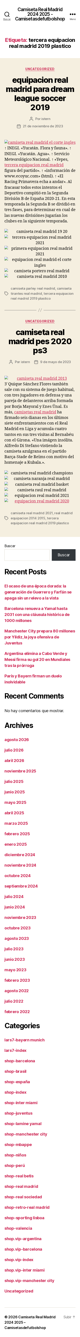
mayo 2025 (15, 802)
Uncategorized (40, 69)
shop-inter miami (21, 1102)
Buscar (9, 546)
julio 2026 (13, 750)
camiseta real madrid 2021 (32, 513)
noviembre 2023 (20, 917)
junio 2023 (14, 959)
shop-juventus (18, 1113)
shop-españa (17, 1081)
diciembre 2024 (19, 854)
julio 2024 (13, 896)
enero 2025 (15, 844)
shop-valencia (18, 1228)
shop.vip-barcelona (23, 1249)
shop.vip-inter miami (24, 1270)
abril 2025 (14, 813)
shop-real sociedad (23, 1197)
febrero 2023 (17, 980)
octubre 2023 (17, 928)
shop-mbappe (18, 1144)
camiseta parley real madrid (33, 288)
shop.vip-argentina (23, 1238)
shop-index (15, 1092)
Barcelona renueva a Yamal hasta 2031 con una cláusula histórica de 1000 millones (37, 614)
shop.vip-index (18, 1259)
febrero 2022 (17, 1011)
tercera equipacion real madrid (34, 165)
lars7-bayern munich (24, 1040)
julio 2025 (13, 781)
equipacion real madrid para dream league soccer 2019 (40, 93)
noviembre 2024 (20, 865)
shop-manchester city (25, 1134)
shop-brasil (15, 1071)
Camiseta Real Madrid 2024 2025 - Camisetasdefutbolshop (40, 14)
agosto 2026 (16, 739)
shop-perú (14, 1165)
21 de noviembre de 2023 (43, 126)
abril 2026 (14, 760)
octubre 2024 (17, 875)
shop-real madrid (21, 1186)
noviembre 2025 (20, 771)
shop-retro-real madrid (27, 1207)
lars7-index (15, 1050)
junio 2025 (14, 792)
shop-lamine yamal (22, 1123)
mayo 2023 (15, 969)
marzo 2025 (16, 823)
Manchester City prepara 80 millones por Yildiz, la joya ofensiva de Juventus (39, 637)
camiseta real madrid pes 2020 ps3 (40, 341)
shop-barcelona (19, 1061)
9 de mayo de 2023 (55, 362)
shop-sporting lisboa (24, 1217)
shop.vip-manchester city (29, 1280)
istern (45, 119)
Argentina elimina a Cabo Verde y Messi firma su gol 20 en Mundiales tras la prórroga (37, 659)
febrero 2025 (17, 833)
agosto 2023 (16, 938)
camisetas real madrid (35, 412)
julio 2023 (13, 949)
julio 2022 (13, 1001)
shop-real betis (19, 1176)
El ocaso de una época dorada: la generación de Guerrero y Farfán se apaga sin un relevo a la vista (38, 592)
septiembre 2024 (21, 886)
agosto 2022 (16, 990)
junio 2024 (14, 907)
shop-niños (15, 1155)
